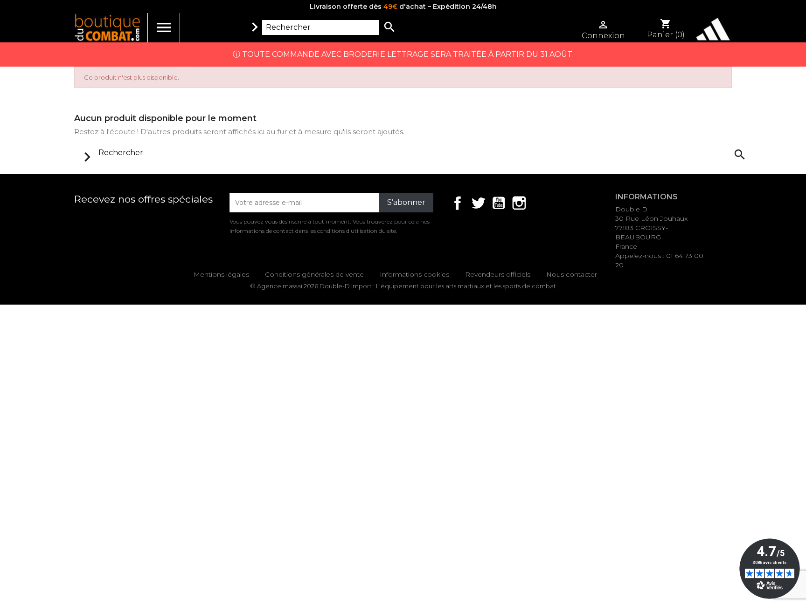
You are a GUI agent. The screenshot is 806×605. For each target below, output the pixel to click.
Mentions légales (221, 274)
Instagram (519, 203)
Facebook (457, 203)
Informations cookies (414, 274)
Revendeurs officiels (497, 274)
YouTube (498, 203)
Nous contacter (571, 274)
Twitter (478, 203)
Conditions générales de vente (314, 274)
